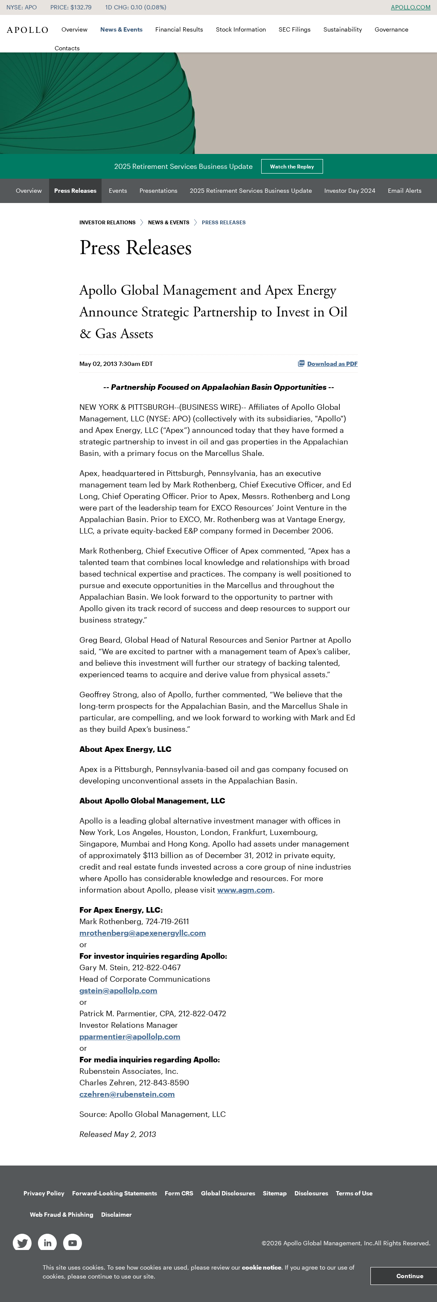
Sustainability (342, 29)
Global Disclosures (228, 1193)
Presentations (159, 190)
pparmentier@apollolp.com (130, 1036)
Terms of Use (354, 1193)
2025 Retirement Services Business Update (251, 190)
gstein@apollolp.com (118, 990)
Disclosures (311, 1193)
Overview (74, 29)
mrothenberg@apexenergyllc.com (142, 932)
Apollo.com (411, 7)
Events (118, 190)
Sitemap (275, 1193)
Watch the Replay (292, 166)
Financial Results (179, 29)
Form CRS (179, 1193)
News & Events (121, 29)
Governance (391, 29)
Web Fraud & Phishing (61, 1214)
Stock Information (241, 29)
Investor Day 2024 (350, 190)
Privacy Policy (43, 1193)
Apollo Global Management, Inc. (328, 1243)
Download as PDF (332, 363)
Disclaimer (116, 1214)
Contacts (67, 48)
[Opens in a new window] (22, 1242)
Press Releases (75, 190)
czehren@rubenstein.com (127, 1094)
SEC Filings (295, 29)
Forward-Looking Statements (114, 1193)
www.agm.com (245, 889)
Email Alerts (405, 190)
